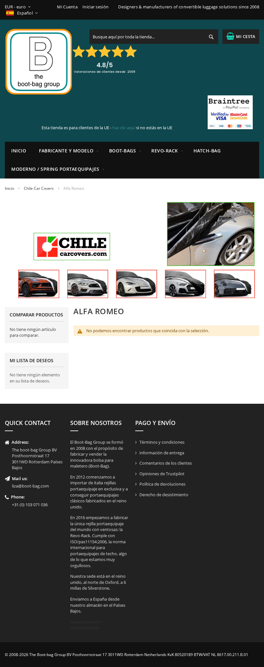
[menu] (132, 160)
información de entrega (161, 453)
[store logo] (38, 61)
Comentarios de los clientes (165, 463)
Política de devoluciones (162, 484)
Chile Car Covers (39, 188)
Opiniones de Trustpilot (161, 474)
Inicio (9, 188)
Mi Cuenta (67, 7)
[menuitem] (68, 151)
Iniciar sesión (95, 7)
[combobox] (154, 36)
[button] (19, 7)
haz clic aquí (123, 127)
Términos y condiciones (161, 442)
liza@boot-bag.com (30, 486)
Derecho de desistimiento (163, 495)
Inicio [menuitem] (18, 151)
